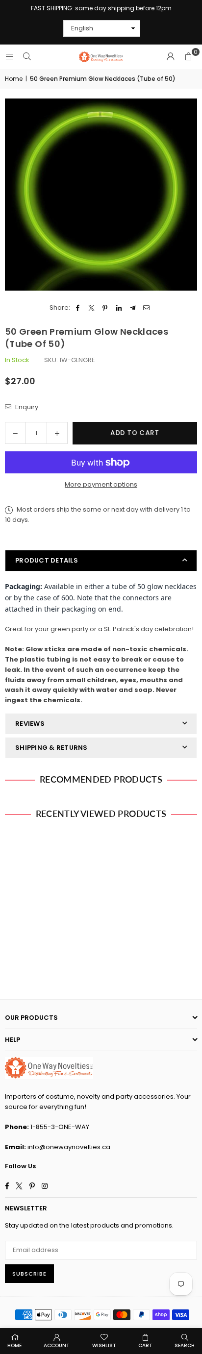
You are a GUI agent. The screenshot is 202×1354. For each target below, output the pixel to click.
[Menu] (9, 56)
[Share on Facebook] (77, 308)
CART (145, 1345)
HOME (14, 1345)
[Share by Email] (146, 308)
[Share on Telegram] (132, 308)
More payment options (101, 484)
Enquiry (26, 407)
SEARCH (185, 1345)
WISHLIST (104, 1345)
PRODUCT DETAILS (46, 560)
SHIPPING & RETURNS (51, 747)
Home (14, 78)
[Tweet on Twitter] (91, 308)
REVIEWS (30, 723)
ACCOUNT (57, 1345)
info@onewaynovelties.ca (68, 1147)
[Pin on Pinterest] (105, 308)
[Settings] (170, 57)
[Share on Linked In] (119, 308)
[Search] (27, 56)
